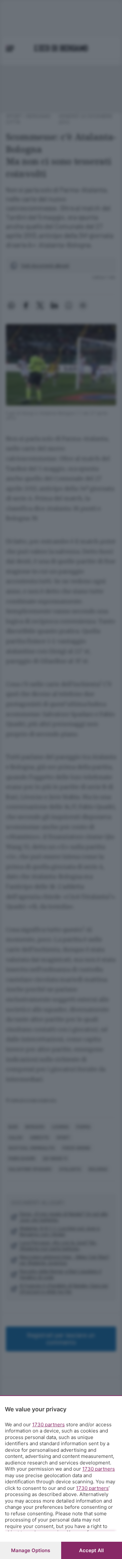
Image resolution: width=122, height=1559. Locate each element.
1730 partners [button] (48, 1424)
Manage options (30, 1550)
